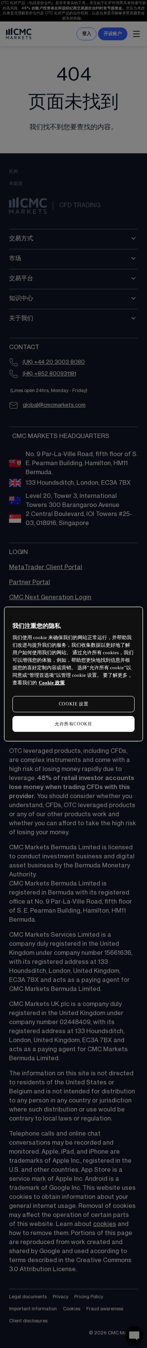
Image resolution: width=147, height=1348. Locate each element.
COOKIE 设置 (73, 704)
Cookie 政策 (52, 682)
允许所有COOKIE (73, 724)
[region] (74, 674)
